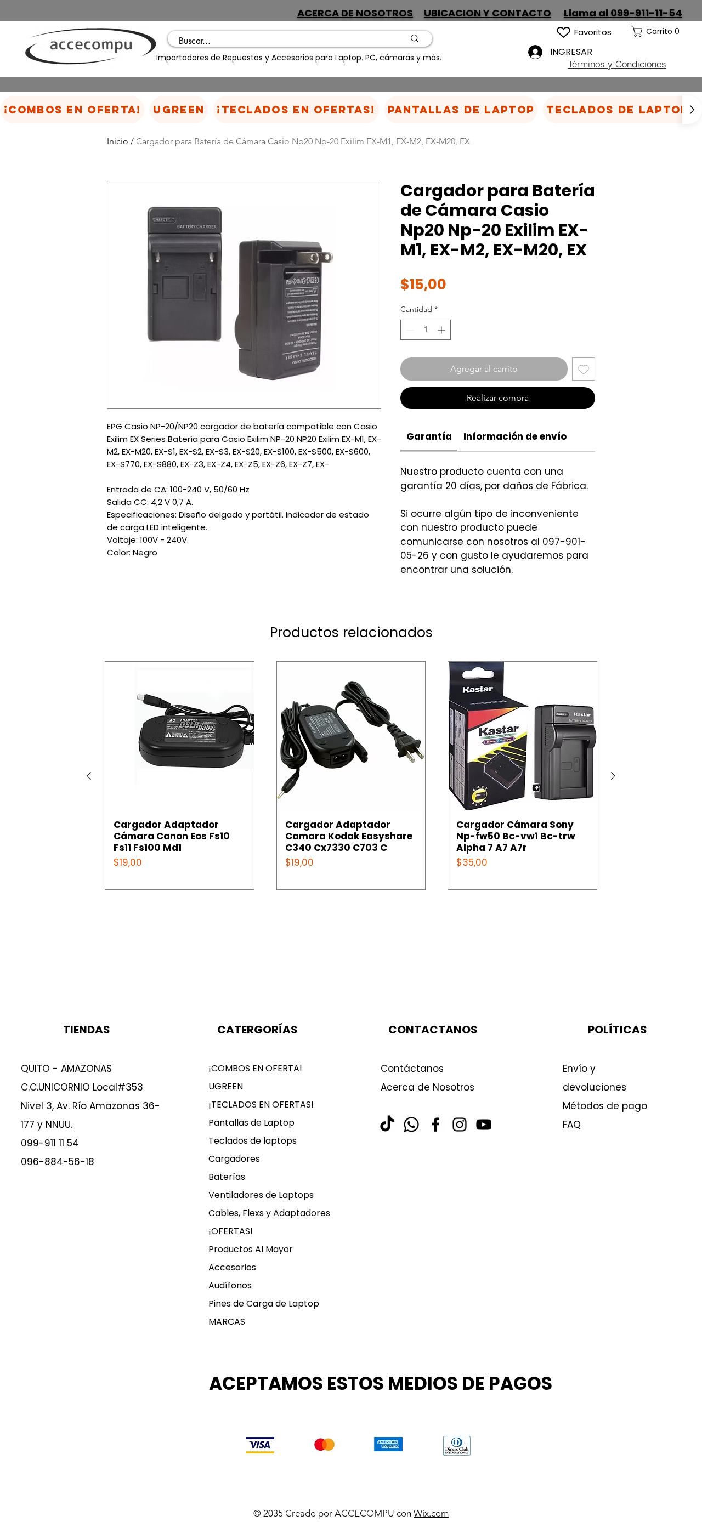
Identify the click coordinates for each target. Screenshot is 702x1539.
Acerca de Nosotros (427, 1087)
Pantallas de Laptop (251, 1122)
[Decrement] (409, 329)
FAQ (572, 1124)
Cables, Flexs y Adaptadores (265, 1213)
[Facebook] (435, 1124)
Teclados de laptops (252, 1140)
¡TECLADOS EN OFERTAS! (261, 1104)
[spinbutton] (425, 329)
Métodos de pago (606, 1105)
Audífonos (230, 1285)
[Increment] (442, 329)
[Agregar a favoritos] (583, 369)
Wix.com (431, 1513)
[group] (351, 775)
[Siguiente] (613, 775)
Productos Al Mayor (250, 1249)
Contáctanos (412, 1068)
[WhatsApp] (411, 1124)
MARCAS (226, 1321)
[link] (666, 31)
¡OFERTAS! (230, 1231)
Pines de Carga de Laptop (263, 1303)
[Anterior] (88, 775)
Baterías (226, 1177)
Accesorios (232, 1267)
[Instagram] (459, 1124)
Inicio (117, 141)
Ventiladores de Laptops (261, 1195)
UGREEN (225, 1086)
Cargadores (234, 1158)
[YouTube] (483, 1124)
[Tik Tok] (387, 1124)
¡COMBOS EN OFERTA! (255, 1068)
